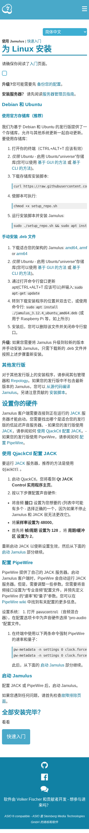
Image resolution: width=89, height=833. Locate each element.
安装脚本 (57, 392)
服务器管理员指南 (58, 94)
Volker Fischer (29, 799)
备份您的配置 (49, 84)
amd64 (71, 248)
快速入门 (34, 41)
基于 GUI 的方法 (52, 162)
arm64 (21, 254)
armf (83, 248)
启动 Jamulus (14, 552)
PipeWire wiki (14, 602)
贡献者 (53, 799)
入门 (34, 64)
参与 (78, 799)
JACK (75, 413)
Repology (19, 381)
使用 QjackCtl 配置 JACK (59, 431)
